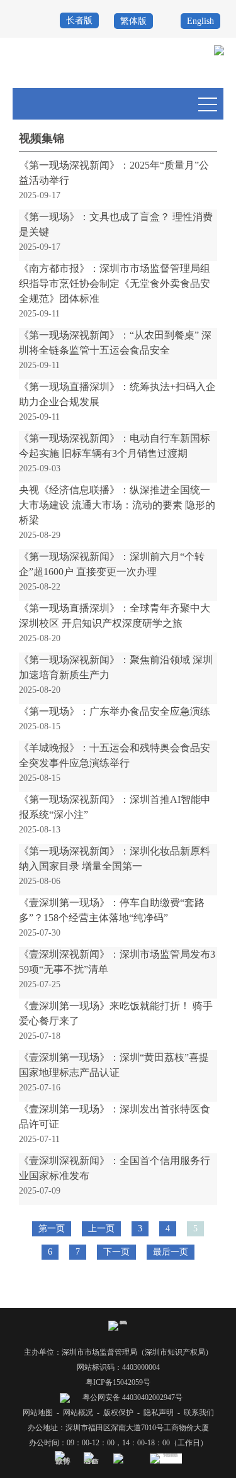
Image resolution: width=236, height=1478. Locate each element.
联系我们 (199, 1412)
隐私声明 (158, 1412)
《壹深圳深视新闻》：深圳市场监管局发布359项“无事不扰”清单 (117, 962)
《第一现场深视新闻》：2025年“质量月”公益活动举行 (114, 173)
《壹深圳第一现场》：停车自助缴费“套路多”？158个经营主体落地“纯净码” (112, 910)
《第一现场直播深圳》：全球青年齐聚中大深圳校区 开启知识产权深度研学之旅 (114, 616)
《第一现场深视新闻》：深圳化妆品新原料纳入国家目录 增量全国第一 (114, 858)
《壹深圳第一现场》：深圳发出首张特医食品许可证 (114, 1116)
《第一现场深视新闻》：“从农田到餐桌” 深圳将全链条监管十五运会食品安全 (115, 343)
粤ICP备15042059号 (118, 1382)
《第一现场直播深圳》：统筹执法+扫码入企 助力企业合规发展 (117, 394)
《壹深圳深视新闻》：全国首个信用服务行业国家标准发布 (114, 1168)
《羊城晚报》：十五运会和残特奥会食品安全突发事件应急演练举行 (114, 755)
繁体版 (133, 21)
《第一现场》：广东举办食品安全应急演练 (114, 711)
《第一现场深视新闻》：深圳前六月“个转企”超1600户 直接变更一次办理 (112, 564)
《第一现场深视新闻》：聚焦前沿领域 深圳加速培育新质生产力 (116, 667)
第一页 (51, 1228)
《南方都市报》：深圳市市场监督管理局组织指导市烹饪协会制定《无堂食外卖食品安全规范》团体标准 (114, 283)
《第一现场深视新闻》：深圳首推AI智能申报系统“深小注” (115, 807)
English (200, 21)
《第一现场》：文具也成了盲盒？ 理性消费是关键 (116, 224)
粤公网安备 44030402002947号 (132, 1397)
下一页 (116, 1252)
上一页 (101, 1228)
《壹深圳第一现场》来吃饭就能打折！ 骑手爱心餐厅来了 (116, 1013)
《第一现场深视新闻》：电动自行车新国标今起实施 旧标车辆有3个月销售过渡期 (114, 446)
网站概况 (78, 1412)
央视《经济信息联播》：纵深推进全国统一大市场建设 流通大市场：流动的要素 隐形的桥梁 (117, 504)
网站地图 (38, 1412)
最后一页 (170, 1252)
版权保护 (118, 1412)
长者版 (79, 20)
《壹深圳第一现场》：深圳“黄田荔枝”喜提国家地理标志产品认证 (114, 1065)
